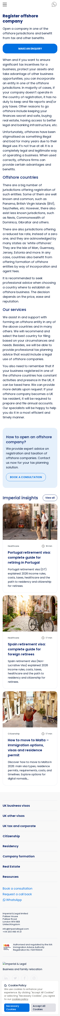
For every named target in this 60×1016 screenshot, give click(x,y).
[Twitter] (15, 978)
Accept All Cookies (39, 1007)
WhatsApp (14, 900)
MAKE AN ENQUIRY (30, 48)
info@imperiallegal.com (16, 928)
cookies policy (20, 999)
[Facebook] (24, 978)
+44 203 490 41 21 (12, 931)
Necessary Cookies (12, 1007)
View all (50, 497)
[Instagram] (34, 978)
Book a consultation (17, 888)
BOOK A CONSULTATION (26, 477)
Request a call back (17, 894)
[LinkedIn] (6, 978)
